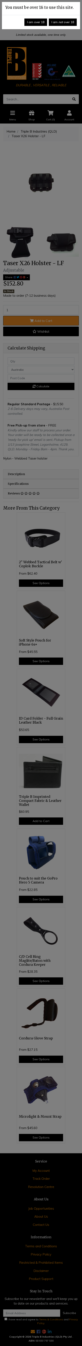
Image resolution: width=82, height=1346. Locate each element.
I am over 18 (35, 22)
